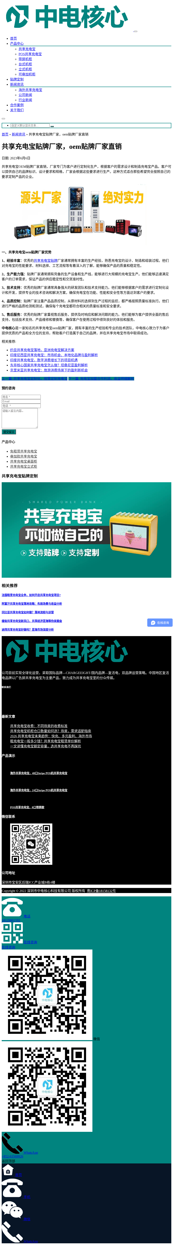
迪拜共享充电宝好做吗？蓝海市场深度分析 (28, 629)
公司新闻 (25, 95)
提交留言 (8, 432)
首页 (13, 38)
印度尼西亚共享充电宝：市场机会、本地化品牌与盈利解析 (54, 355)
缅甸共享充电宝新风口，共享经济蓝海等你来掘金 (32, 621)
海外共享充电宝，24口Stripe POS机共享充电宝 (38, 790)
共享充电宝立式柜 (23, 466)
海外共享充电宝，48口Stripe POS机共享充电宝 (38, 773)
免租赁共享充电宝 (23, 451)
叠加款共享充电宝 (23, 456)
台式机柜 (25, 64)
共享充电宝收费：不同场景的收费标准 (39, 726)
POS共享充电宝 (30, 54)
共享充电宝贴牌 (45, 260)
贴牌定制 (17, 79)
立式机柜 (25, 69)
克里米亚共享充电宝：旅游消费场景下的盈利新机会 (49, 370)
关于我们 (17, 110)
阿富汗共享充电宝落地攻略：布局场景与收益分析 (32, 603)
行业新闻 (25, 100)
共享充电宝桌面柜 (23, 461)
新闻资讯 (17, 84)
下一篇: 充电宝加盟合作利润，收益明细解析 (101, 378)
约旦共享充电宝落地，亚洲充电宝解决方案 (42, 350)
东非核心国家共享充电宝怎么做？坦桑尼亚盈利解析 (49, 365)
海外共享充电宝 (30, 90)
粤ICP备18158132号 (101, 891)
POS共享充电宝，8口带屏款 (27, 807)
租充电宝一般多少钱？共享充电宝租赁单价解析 (45, 741)
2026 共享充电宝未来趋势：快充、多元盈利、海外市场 (51, 736)
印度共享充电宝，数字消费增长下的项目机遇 (44, 360)
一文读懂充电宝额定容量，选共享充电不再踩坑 (45, 746)
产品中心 (17, 43)
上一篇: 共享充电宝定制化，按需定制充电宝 (35, 378)
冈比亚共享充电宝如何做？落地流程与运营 (28, 612)
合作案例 (17, 105)
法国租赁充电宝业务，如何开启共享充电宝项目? (31, 595)
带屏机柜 (25, 59)
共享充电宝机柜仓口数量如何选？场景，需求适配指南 (50, 731)
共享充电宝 (27, 49)
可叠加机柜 (27, 74)
